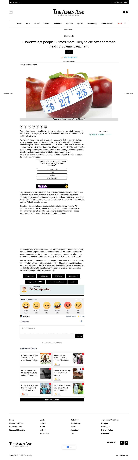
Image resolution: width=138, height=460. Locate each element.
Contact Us (106, 433)
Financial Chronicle (17, 430)
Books (42, 420)
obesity (72, 282)
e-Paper (114, 2)
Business (58, 23)
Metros (46, 23)
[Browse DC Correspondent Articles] (24, 289)
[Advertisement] (52, 231)
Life (69, 52)
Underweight (30, 276)
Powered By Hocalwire (122, 455)
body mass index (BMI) (35, 282)
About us (74, 430)
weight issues (44, 276)
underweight (34, 133)
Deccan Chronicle (16, 423)
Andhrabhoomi (15, 427)
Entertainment (107, 23)
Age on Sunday (122, 2)
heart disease (73, 276)
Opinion (69, 23)
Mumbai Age (76, 423)
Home (18, 23)
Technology (92, 23)
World (36, 23)
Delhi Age (74, 420)
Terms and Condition (109, 420)
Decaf (73, 427)
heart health (59, 276)
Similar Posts (96, 134)
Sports (80, 23)
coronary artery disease (56, 282)
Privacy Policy (107, 430)
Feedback (105, 427)
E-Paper (104, 423)
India (28, 23)
